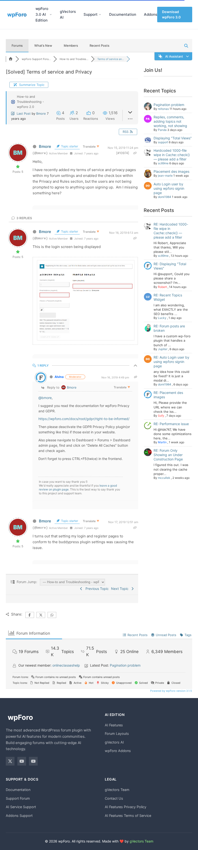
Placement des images (171, 171)
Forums (17, 45)
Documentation (122, 14)
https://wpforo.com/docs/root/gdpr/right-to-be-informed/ (83, 419)
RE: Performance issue (171, 424)
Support (91, 14)
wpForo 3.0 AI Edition (41, 14)
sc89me (163, 163)
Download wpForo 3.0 (171, 14)
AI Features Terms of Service (128, 815)
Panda (162, 130)
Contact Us (114, 798)
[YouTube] (21, 761)
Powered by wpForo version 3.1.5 (170, 690)
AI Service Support (21, 807)
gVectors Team (117, 790)
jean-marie (165, 175)
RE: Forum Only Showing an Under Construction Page (168, 454)
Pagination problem (169, 105)
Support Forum (18, 798)
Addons (150, 14)
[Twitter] (10, 761)
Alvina (59, 377)
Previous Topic (96, 589)
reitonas (163, 109)
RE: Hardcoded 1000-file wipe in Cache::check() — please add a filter (171, 230)
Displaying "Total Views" (173, 138)
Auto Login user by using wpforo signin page (169, 188)
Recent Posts (99, 45)
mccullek (164, 478)
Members (71, 45)
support (163, 142)
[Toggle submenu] (50, 14)
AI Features (114, 725)
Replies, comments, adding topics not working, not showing (170, 121)
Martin (162, 442)
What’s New (43, 45)
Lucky (162, 318)
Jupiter (162, 349)
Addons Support (19, 815)
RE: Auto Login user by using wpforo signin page (171, 361)
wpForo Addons (118, 751)
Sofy (161, 415)
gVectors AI (68, 14)
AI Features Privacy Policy (125, 807)
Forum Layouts (117, 733)
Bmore (41, 113)
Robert (162, 287)
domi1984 (164, 197)
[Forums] (10, 59)
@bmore (45, 398)
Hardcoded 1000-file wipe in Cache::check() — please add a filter (172, 154)
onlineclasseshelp (66, 665)
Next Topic (120, 589)
